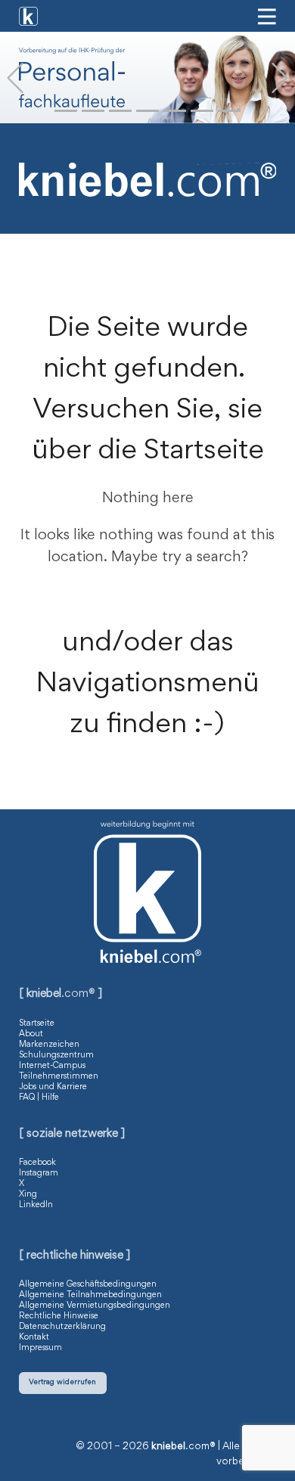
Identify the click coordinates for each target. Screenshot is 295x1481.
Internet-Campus (52, 1066)
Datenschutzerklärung (62, 1326)
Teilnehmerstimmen (58, 1076)
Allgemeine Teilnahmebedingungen (90, 1295)
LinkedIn (36, 1205)
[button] (15, 78)
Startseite (36, 1023)
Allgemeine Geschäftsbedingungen (88, 1284)
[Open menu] (267, 17)
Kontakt (34, 1337)
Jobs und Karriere (53, 1087)
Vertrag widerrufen (62, 1382)
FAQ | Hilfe (39, 1097)
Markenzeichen (49, 1044)
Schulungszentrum (56, 1055)
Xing (28, 1194)
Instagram (38, 1173)
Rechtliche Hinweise (58, 1316)
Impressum (40, 1348)
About (31, 1034)
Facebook (37, 1162)
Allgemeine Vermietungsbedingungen (94, 1305)
